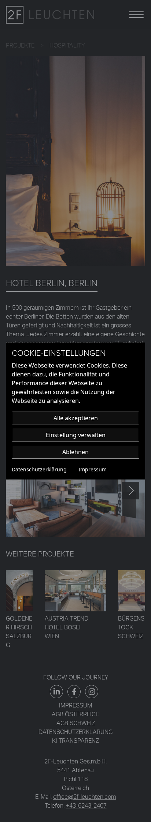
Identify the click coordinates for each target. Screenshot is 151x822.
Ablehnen (75, 452)
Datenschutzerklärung (39, 469)
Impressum (92, 469)
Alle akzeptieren (76, 418)
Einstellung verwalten (76, 435)
